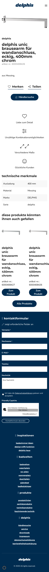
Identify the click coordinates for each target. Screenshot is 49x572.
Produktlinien (24, 500)
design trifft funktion (24, 447)
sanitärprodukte (24, 504)
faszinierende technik (24, 511)
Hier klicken (22, 410)
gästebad (24, 483)
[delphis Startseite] (24, 559)
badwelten (24, 464)
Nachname (7, 341)
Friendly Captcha (9, 400)
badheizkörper (24, 486)
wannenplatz (25, 475)
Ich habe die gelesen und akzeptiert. (24, 394)
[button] (46, 5)
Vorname (6, 330)
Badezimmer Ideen (24, 443)
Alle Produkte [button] (24, 303)
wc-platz (24, 472)
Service (24, 529)
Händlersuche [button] (26, 97)
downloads (24, 533)
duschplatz (24, 479)
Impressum (24, 536)
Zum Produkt (11, 292)
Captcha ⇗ (30, 414)
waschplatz (24, 468)
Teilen (36, 86)
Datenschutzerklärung (24, 393)
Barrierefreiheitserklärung (25, 544)
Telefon (5, 364)
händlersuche (24, 525)
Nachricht (6, 375)
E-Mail (5, 352)
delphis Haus (24, 450)
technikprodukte (24, 508)
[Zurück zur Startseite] (24, 5)
